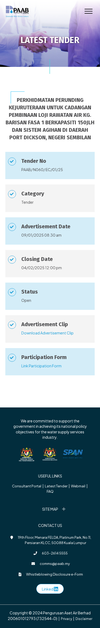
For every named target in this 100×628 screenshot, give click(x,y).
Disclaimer (83, 619)
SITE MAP (50, 509)
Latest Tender (56, 486)
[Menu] (88, 11)
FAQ (50, 491)
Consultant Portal (26, 486)
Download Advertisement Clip (47, 332)
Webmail (78, 486)
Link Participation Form (41, 365)
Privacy (66, 619)
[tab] (50, 509)
